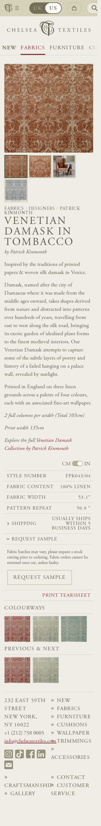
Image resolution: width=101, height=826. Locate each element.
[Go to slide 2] (64, 166)
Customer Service (70, 789)
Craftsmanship (25, 785)
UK (37, 8)
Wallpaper (73, 733)
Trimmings (74, 741)
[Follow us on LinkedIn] (41, 754)
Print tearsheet (66, 595)
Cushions (72, 725)
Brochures (28, 802)
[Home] (48, 29)
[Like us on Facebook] (30, 754)
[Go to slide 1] (40, 166)
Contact (71, 777)
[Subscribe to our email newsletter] (8, 764)
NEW (9, 48)
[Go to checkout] (74, 8)
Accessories (70, 757)
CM (66, 464)
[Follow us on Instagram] (8, 754)
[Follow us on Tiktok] (19, 754)
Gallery (22, 793)
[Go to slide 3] (16, 190)
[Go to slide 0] (16, 166)
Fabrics (33, 48)
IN (87, 464)
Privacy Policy (66, 806)
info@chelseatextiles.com (30, 741)
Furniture (67, 48)
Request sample (39, 577)
